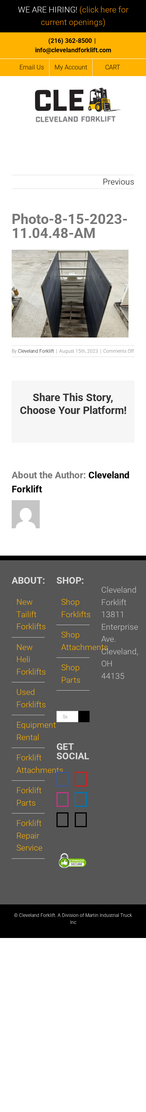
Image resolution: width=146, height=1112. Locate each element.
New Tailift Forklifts (28, 614)
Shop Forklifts (73, 608)
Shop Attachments (73, 641)
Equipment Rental (28, 731)
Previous (118, 182)
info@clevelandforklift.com (73, 50)
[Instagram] (62, 799)
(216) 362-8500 (70, 40)
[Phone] (81, 819)
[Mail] (62, 819)
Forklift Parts (28, 797)
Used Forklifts (28, 698)
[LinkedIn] (81, 799)
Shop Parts (71, 674)
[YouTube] (81, 779)
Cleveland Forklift (36, 351)
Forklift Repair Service (28, 836)
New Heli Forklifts (28, 660)
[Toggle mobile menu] (131, 129)
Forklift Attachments (28, 764)
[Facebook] (62, 779)
